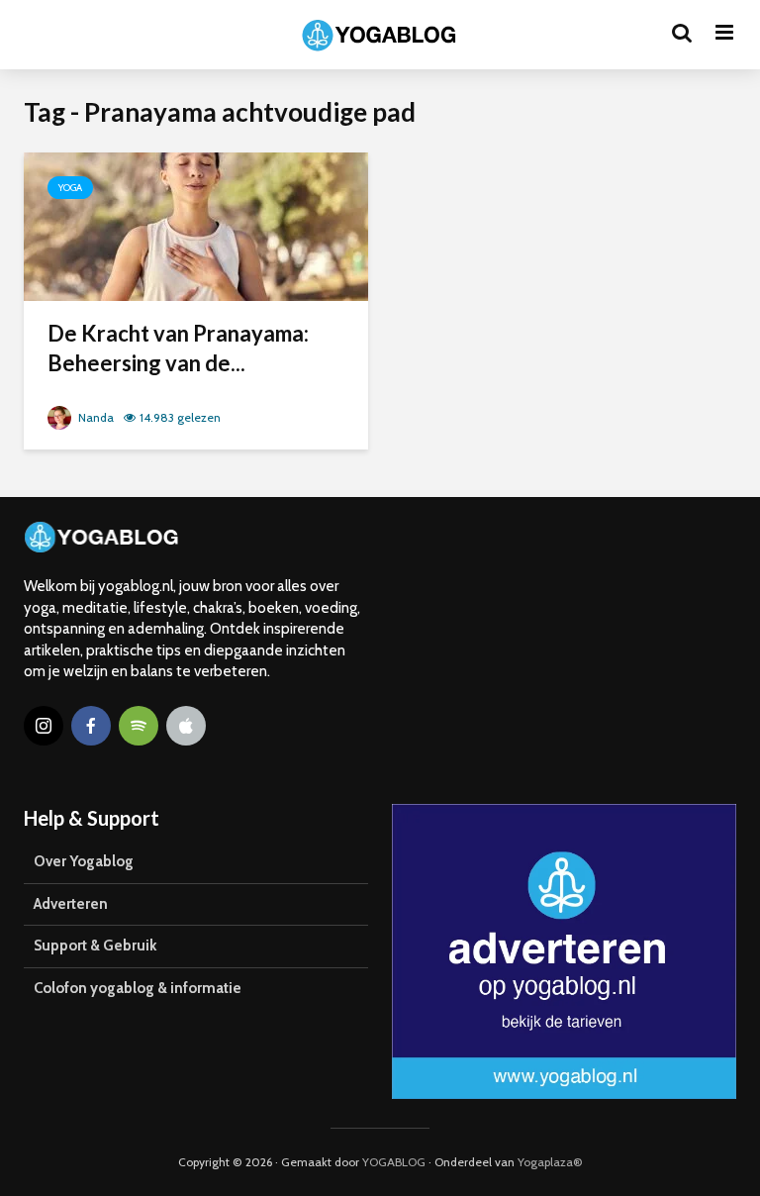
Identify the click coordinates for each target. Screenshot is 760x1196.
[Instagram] (43, 726)
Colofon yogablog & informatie (137, 988)
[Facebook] (91, 726)
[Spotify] (138, 726)
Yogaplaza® (550, 1161)
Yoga (70, 187)
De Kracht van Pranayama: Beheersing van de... (178, 348)
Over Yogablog (84, 861)
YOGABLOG (394, 1161)
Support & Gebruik (95, 945)
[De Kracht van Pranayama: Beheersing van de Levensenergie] (196, 225)
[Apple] (186, 726)
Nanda (94, 417)
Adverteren (71, 904)
